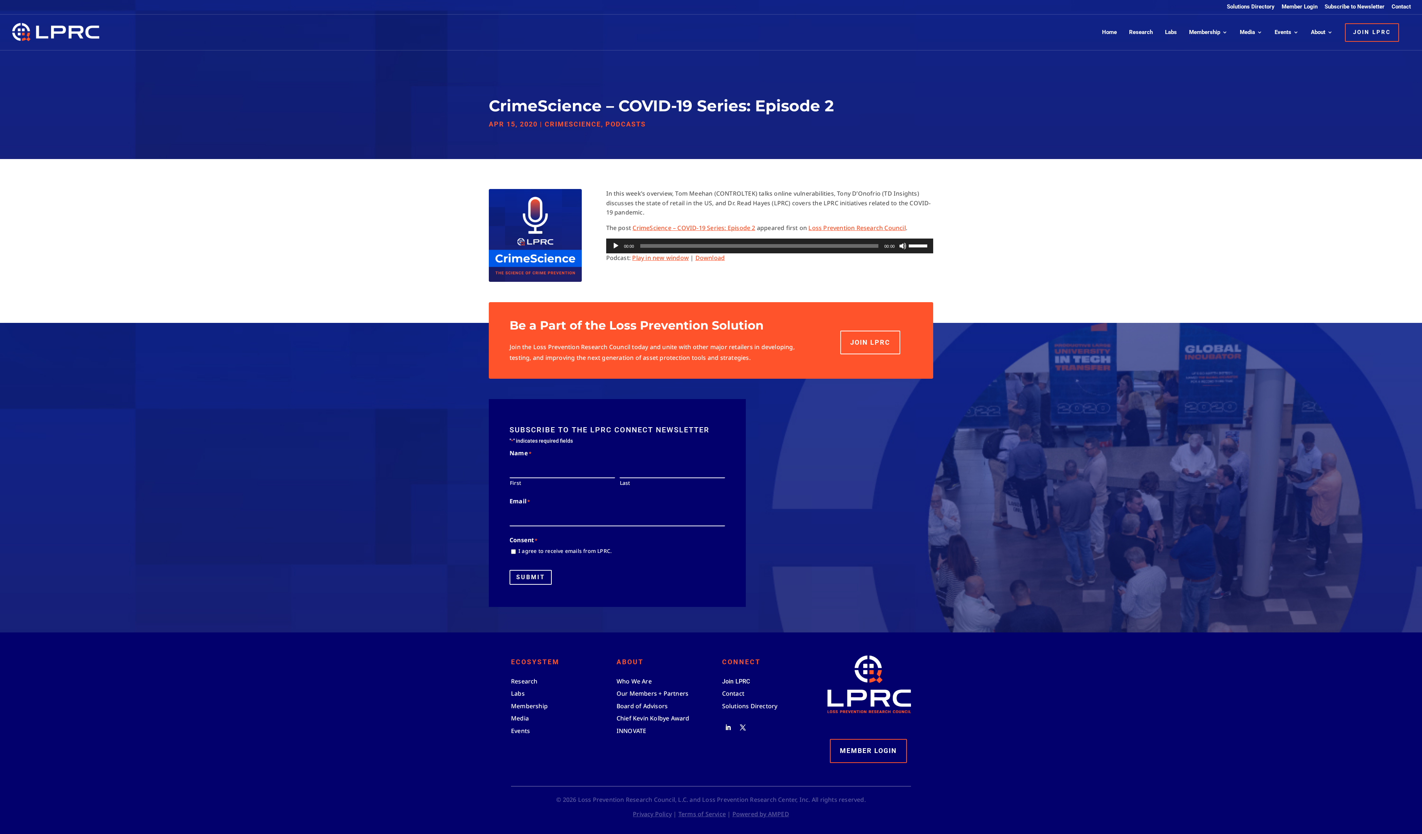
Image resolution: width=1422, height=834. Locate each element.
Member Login (1300, 7)
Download (710, 258)
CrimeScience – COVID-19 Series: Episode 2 (693, 228)
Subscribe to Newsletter (1355, 7)
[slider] (919, 245)
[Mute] (903, 246)
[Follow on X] (743, 727)
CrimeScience (573, 124)
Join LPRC (870, 342)
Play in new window (660, 258)
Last (625, 482)
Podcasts (625, 124)
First (515, 482)
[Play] (616, 246)
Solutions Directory (1251, 7)
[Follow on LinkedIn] (728, 727)
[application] (770, 246)
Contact (1401, 7)
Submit (530, 577)
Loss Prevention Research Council (856, 228)
